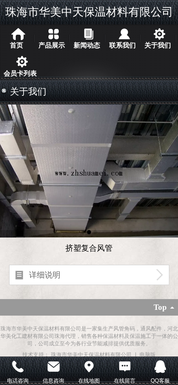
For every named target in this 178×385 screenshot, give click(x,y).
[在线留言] (124, 366)
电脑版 (148, 355)
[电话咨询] (18, 366)
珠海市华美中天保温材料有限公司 (89, 12)
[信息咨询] (53, 366)
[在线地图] (89, 366)
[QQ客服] (160, 366)
